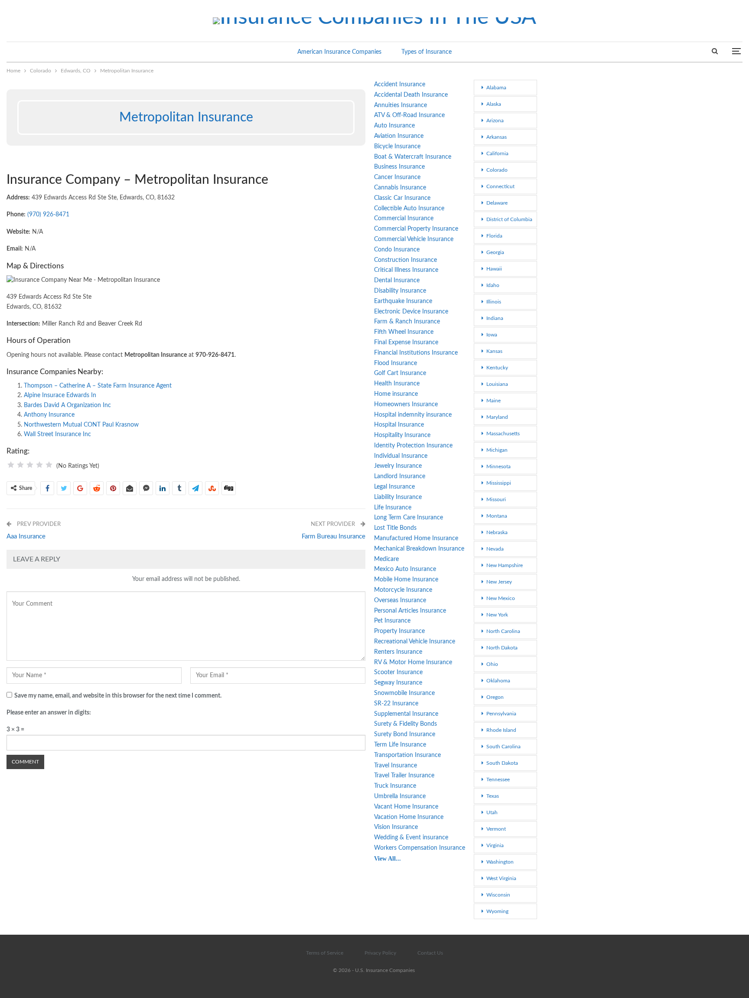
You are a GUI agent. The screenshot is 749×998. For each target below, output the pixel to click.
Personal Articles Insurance (410, 611)
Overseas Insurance (400, 600)
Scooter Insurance (398, 672)
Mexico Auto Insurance (405, 569)
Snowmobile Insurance (404, 693)
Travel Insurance (395, 766)
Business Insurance (399, 167)
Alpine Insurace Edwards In (60, 395)
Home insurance (396, 394)
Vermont (496, 829)
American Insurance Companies (339, 52)
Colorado (497, 170)
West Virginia (501, 878)
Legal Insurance (394, 487)
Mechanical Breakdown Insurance (419, 549)
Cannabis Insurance (400, 188)
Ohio (492, 664)
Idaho (492, 285)
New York (497, 614)
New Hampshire (504, 565)
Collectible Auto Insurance (409, 208)
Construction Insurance (405, 260)
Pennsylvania (501, 713)
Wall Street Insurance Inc (57, 434)
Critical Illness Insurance (406, 270)
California (497, 153)
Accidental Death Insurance (411, 95)
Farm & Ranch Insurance (407, 322)
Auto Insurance (394, 126)
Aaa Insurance (26, 536)
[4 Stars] (39, 464)
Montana (496, 516)
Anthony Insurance (49, 415)
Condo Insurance (397, 250)
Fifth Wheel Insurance (403, 332)
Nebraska (497, 532)
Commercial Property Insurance (416, 229)
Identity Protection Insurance (413, 446)
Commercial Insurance (403, 218)
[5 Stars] (49, 464)
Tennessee (498, 779)
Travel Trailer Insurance (404, 776)
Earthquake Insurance (403, 301)
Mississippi (498, 483)
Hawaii (494, 268)
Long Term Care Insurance (408, 518)
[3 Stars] (30, 464)
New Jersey (499, 581)
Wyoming (497, 911)
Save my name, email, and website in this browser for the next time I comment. (117, 696)
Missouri (496, 499)
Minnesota (498, 466)
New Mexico (500, 598)
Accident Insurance (399, 85)
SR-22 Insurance (396, 704)
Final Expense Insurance (406, 342)
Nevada (495, 548)
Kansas (494, 351)
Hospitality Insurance (402, 435)
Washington (500, 861)
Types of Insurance (426, 52)
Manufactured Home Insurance (416, 538)
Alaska (493, 104)
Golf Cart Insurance (400, 373)
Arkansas (496, 137)
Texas (492, 796)
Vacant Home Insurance (406, 807)
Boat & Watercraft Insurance (412, 157)
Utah (492, 812)
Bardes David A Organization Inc (67, 405)
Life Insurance (392, 508)
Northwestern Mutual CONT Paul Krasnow (81, 425)
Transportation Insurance (407, 755)
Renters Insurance (398, 652)
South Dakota (502, 763)
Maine (493, 400)
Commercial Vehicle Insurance (413, 239)
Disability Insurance (400, 291)
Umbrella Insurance (400, 796)
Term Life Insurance (400, 745)
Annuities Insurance (400, 105)
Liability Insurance (398, 497)
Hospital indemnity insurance (413, 415)
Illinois (493, 301)
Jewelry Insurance (398, 466)
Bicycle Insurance (397, 147)
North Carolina (503, 631)
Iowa (491, 334)
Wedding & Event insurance (411, 838)
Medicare (386, 559)
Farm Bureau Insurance (333, 536)
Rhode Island (501, 730)
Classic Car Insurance (402, 198)
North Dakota (502, 647)
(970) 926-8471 (48, 215)
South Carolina (503, 746)
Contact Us (430, 953)
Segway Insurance (398, 683)
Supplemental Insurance (406, 714)
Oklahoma (498, 680)
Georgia (495, 252)
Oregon (495, 697)
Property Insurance (399, 631)
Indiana (494, 318)
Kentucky (497, 367)
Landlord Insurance (399, 476)
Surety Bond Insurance (404, 734)
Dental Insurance (397, 280)
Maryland (497, 417)
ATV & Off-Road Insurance (409, 115)
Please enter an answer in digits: (49, 713)
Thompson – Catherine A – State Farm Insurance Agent (98, 386)
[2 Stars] (20, 464)
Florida (494, 235)
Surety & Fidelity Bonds (405, 724)
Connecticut (500, 186)
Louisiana (497, 384)
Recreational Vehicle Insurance (414, 642)
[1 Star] (11, 464)
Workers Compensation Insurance (419, 848)
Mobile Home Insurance (406, 580)
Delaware (497, 202)
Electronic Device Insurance (411, 312)
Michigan (497, 450)
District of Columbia (509, 219)
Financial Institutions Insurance (416, 353)
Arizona (495, 120)
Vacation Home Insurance (408, 817)
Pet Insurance (392, 621)
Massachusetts (503, 433)
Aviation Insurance (398, 136)
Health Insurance (397, 384)
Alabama (496, 87)
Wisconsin (498, 894)
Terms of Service (324, 953)
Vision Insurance (396, 827)
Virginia (495, 845)
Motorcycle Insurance (403, 590)
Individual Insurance (400, 456)
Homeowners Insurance (406, 404)
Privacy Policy (380, 953)
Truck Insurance (395, 786)
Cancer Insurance (397, 177)
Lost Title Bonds (395, 528)
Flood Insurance (395, 363)
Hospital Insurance (399, 425)
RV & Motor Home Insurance (413, 662)
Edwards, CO (10, 81)
